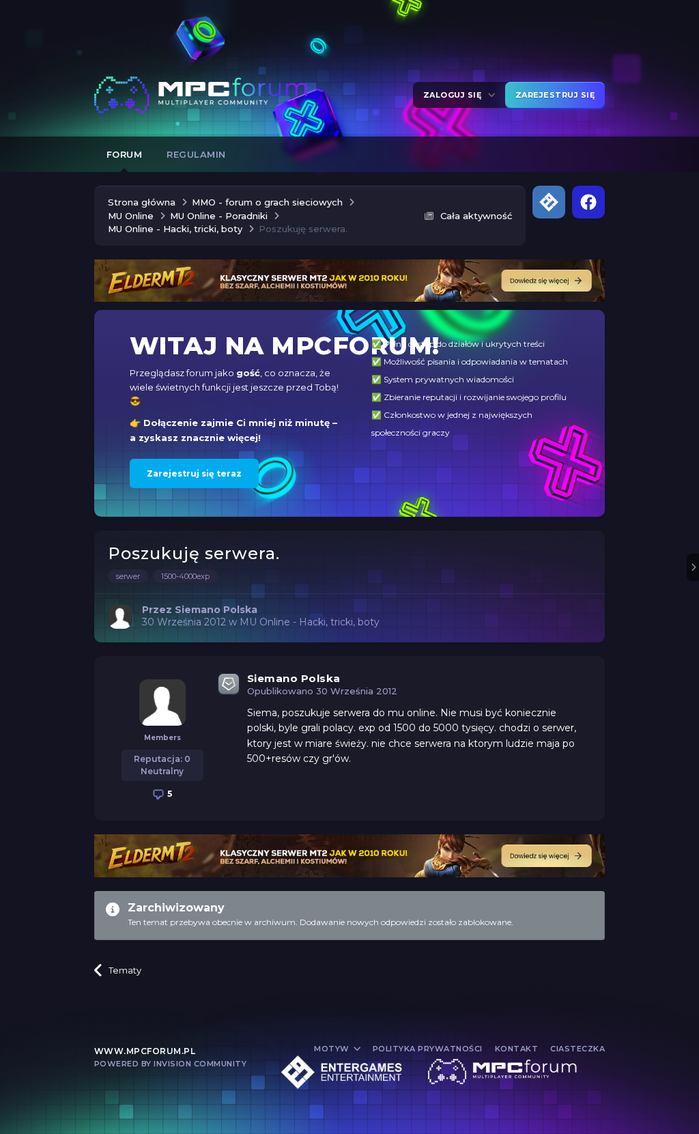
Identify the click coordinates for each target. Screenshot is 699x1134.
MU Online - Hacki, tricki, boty (310, 622)
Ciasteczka (577, 1048)
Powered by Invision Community (170, 1063)
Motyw (333, 1048)
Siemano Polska (294, 678)
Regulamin (196, 154)
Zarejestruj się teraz (194, 473)
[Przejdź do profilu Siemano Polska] (120, 616)
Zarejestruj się (555, 95)
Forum (124, 154)
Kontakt (517, 1048)
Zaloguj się (455, 95)
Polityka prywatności (428, 1048)
